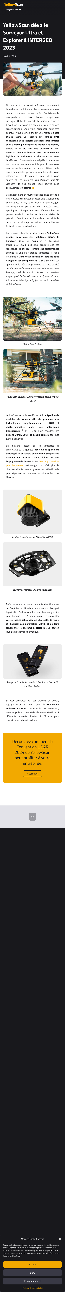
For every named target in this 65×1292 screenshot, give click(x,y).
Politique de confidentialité (33, 1288)
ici (33, 188)
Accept (32, 1264)
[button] (60, 1239)
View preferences (32, 1281)
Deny (32, 1272)
